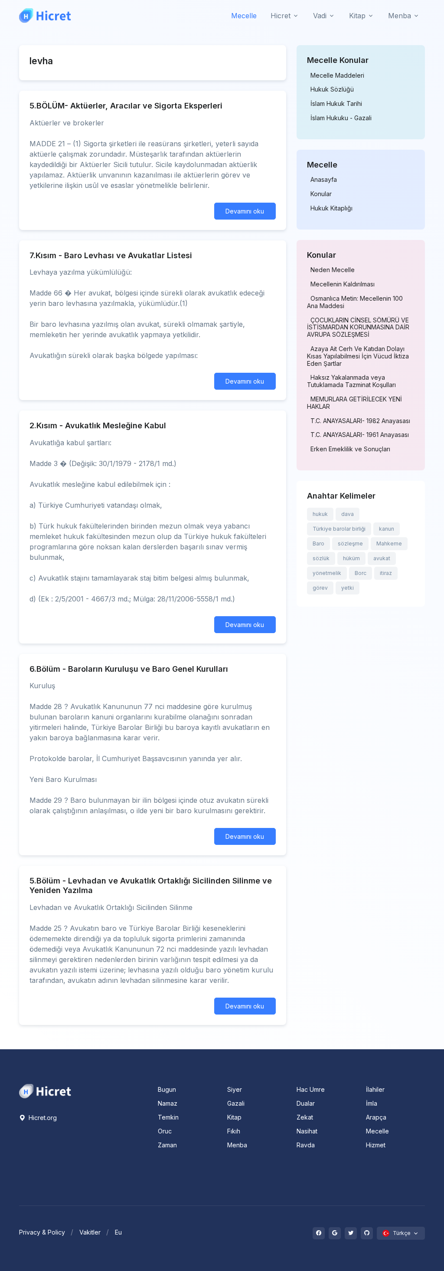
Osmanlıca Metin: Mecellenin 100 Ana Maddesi (355, 302)
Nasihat (307, 1131)
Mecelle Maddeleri (337, 75)
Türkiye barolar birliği (339, 528)
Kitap (234, 1117)
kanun (386, 528)
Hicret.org (42, 1117)
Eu (118, 1232)
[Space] (45, 1090)
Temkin (168, 1117)
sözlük (321, 558)
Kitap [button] (357, 15)
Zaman (167, 1145)
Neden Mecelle (332, 269)
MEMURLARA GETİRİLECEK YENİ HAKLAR (354, 403)
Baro (318, 543)
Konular (321, 193)
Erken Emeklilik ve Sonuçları (350, 449)
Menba (237, 1145)
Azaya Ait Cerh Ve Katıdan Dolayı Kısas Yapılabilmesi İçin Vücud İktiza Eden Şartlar (358, 356)
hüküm (351, 558)
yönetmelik (327, 573)
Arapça (376, 1117)
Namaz (167, 1103)
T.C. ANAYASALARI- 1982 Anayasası (360, 420)
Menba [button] (399, 15)
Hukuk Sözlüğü (332, 89)
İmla (371, 1103)
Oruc (165, 1131)
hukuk (320, 514)
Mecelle (244, 15)
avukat (381, 558)
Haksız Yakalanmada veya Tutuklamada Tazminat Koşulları (351, 381)
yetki (347, 588)
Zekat (305, 1117)
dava (347, 514)
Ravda (306, 1145)
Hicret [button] (281, 15)
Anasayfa (323, 179)
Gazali (236, 1103)
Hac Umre (311, 1089)
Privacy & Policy (42, 1232)
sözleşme (350, 543)
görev (320, 588)
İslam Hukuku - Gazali (341, 118)
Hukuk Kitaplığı (331, 208)
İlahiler (375, 1089)
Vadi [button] (319, 15)
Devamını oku (244, 211)
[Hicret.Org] (45, 15)
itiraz (386, 573)
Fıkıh (233, 1131)
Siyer (234, 1089)
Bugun (167, 1089)
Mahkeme (389, 543)
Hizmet (375, 1145)
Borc (360, 573)
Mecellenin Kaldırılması (342, 284)
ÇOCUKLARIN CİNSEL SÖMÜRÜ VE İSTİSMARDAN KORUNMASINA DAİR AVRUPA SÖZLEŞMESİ (358, 327)
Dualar (306, 1103)
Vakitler (90, 1232)
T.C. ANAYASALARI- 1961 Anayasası (359, 434)
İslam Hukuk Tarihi (336, 103)
